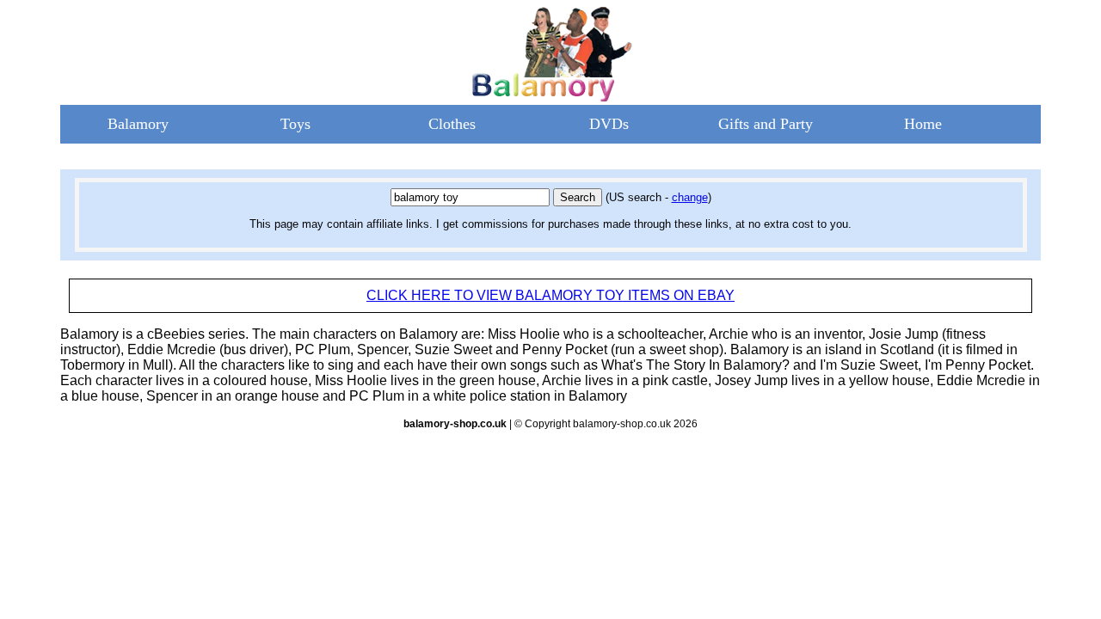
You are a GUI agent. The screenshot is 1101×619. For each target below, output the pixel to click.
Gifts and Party (765, 123)
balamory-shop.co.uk (455, 424)
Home (923, 123)
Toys (295, 123)
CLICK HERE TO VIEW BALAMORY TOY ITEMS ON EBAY (550, 295)
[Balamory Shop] (550, 96)
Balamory (138, 123)
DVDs (609, 123)
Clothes (452, 123)
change (690, 197)
